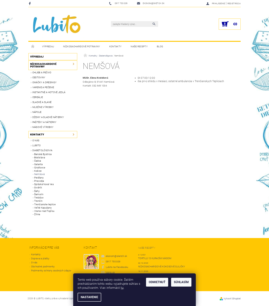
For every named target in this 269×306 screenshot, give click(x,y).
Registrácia (234, 3)
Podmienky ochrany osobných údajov (51, 270)
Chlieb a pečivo (41, 72)
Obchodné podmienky (43, 266)
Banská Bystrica (43, 154)
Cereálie (37, 97)
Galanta (38, 164)
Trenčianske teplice (45, 204)
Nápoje (37, 112)
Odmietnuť (157, 282)
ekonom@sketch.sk (116, 256)
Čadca (37, 160)
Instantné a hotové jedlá (49, 92)
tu (122, 288)
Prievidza (39, 181)
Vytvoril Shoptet (232, 298)
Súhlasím (181, 282)
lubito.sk (110, 272)
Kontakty (115, 46)
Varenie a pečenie (43, 87)
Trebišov (39, 197)
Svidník (38, 187)
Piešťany (39, 177)
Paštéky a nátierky (44, 122)
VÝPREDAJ (48, 46)
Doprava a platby (40, 258)
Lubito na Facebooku (117, 267)
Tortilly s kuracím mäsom (154, 258)
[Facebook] (30, 3)
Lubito (36, 145)
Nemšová (39, 174)
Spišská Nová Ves (44, 184)
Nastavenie (89, 297)
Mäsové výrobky (42, 127)
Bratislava (39, 157)
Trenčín (38, 201)
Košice (38, 170)
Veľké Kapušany (43, 207)
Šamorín (38, 194)
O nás (36, 140)
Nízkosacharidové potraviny (81, 46)
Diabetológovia (42, 150)
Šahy (37, 191)
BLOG (160, 46)
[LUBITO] (57, 26)
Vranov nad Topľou (44, 211)
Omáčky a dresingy (44, 82)
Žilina (37, 214)
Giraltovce (39, 167)
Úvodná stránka (33, 46)
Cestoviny (38, 77)
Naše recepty (139, 46)
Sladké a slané (41, 102)
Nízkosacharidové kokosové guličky (161, 266)
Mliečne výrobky (43, 107)
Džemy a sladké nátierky (48, 117)
